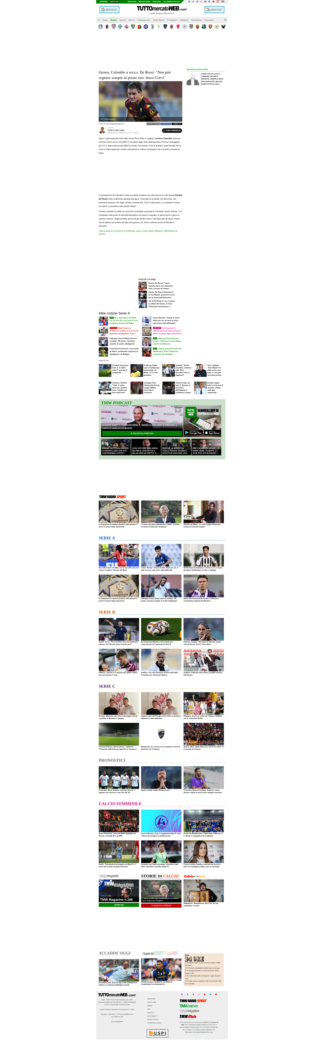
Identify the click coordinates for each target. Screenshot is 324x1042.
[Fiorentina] (126, 26)
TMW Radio (131, 1)
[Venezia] (223, 26)
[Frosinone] (133, 26)
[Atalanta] (100, 26)
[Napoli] (184, 26)
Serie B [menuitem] (122, 20)
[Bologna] (107, 26)
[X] (193, 2)
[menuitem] (99, 20)
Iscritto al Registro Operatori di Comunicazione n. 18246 (117, 1009)
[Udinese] (216, 26)
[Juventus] (152, 26)
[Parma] (191, 26)
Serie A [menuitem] (114, 20)
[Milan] (171, 26)
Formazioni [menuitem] (172, 20)
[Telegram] (209, 2)
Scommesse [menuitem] (196, 20)
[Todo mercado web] (218, 1)
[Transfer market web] (223, 1)
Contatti (150, 1012)
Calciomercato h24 (171, 1)
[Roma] (197, 26)
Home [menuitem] (105, 20)
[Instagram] (201, 2)
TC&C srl (109, 1000)
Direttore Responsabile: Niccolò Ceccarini (117, 1004)
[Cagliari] (113, 26)
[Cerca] (225, 20)
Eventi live (114, 1)
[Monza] (178, 26)
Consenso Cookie (154, 1023)
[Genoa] (139, 26)
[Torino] (210, 26)
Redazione (151, 999)
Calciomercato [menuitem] (144, 20)
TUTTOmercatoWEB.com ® (125, 1014)
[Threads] (197, 2)
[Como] (120, 26)
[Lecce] (165, 26)
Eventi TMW (151, 1002)
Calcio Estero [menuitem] (159, 20)
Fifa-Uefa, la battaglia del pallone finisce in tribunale (204, 968)
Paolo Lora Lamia (116, 130)
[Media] (213, 2)
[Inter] (145, 26)
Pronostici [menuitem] (209, 20)
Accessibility (152, 1016)
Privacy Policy (153, 1019)
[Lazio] (158, 26)
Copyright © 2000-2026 (108, 1014)
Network (104, 1)
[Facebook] (189, 2)
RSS (148, 1009)
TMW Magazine (144, 1)
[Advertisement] (206, 169)
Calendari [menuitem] (184, 20)
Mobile (150, 1006)
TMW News (156, 1)
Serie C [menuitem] (132, 20)
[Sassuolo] (204, 26)
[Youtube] (205, 2)
